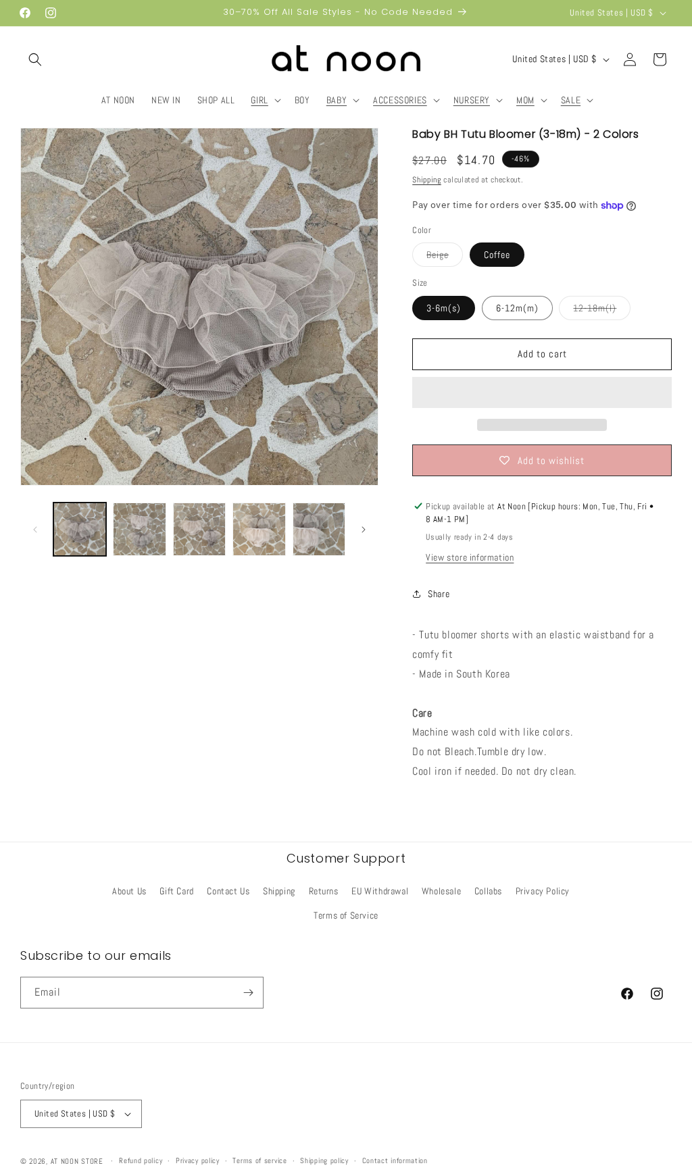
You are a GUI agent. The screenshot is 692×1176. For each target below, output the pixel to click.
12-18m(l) (602, 310)
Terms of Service (346, 915)
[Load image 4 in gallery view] (258, 529)
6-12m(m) (517, 308)
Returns (324, 891)
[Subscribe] (248, 992)
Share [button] (438, 594)
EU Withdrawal (379, 891)
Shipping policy (324, 1160)
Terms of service (259, 1160)
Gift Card (176, 891)
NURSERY (471, 100)
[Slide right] (363, 529)
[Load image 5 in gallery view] (319, 529)
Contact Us (228, 891)
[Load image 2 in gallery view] (139, 529)
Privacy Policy (543, 891)
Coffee (497, 255)
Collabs (488, 891)
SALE (570, 100)
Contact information (395, 1160)
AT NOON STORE (77, 1161)
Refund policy (140, 1160)
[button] (35, 59)
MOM (525, 100)
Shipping (426, 179)
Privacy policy (198, 1160)
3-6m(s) (443, 308)
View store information (470, 557)
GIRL (259, 100)
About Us (129, 891)
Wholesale (441, 891)
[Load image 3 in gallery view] (199, 529)
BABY (336, 100)
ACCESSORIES (400, 100)
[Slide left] (35, 529)
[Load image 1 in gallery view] (79, 529)
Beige (444, 257)
